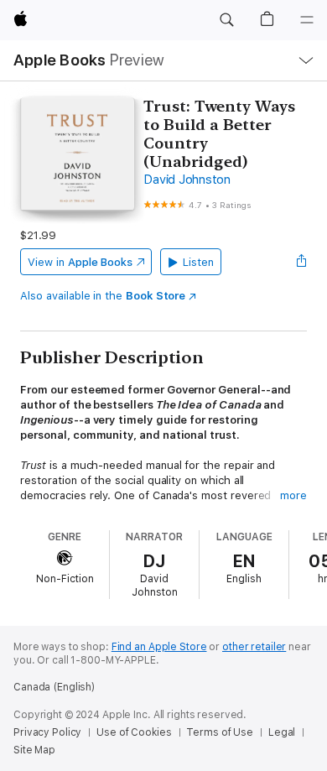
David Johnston (187, 179)
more (293, 495)
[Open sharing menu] (302, 262)
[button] (226, 20)
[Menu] (307, 20)
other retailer (254, 647)
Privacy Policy (47, 732)
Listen (198, 262)
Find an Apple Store (159, 647)
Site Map (34, 750)
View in (80, 262)
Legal (281, 732)
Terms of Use (219, 732)
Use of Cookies (133, 732)
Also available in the (102, 295)
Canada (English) (54, 687)
